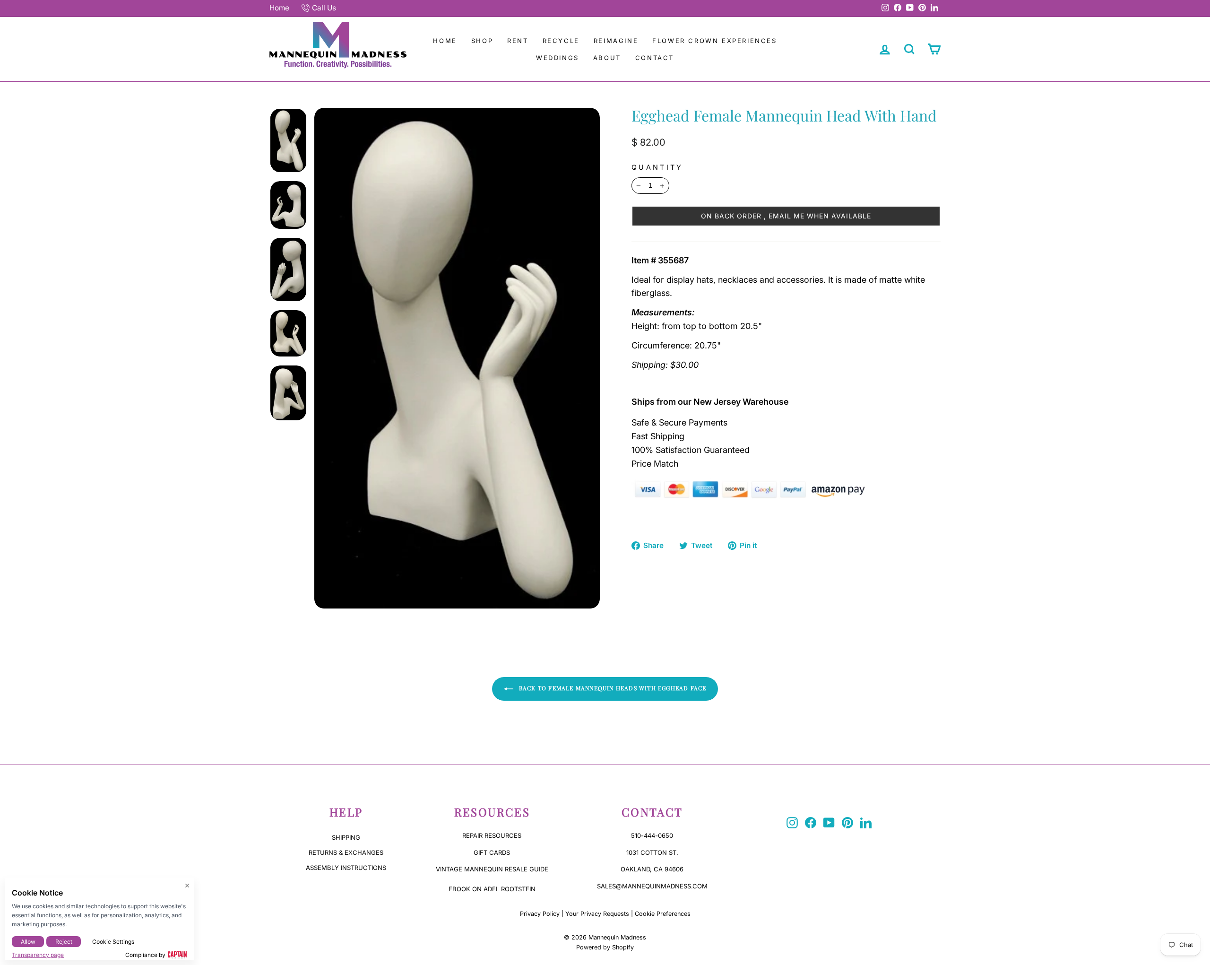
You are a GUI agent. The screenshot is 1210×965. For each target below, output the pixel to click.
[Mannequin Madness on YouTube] (829, 822)
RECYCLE (561, 40)
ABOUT (607, 57)
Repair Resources (491, 835)
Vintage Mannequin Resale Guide (492, 869)
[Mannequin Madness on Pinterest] (847, 822)
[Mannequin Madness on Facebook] (810, 822)
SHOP (482, 40)
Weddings (557, 57)
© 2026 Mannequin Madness (605, 937)
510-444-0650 (652, 835)
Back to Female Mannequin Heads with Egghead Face (612, 688)
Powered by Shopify (605, 947)
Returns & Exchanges (346, 852)
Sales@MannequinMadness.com (652, 886)
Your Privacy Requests (597, 913)
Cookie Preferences (663, 913)
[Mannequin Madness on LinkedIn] (866, 822)
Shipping (346, 837)
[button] (786, 216)
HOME (445, 40)
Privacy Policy (540, 913)
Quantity (657, 167)
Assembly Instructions (346, 867)
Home (279, 7)
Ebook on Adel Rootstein (492, 889)
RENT (517, 40)
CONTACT (654, 57)
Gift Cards (492, 852)
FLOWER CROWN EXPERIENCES (714, 40)
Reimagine (616, 40)
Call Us (324, 7)
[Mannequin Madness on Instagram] (792, 822)
